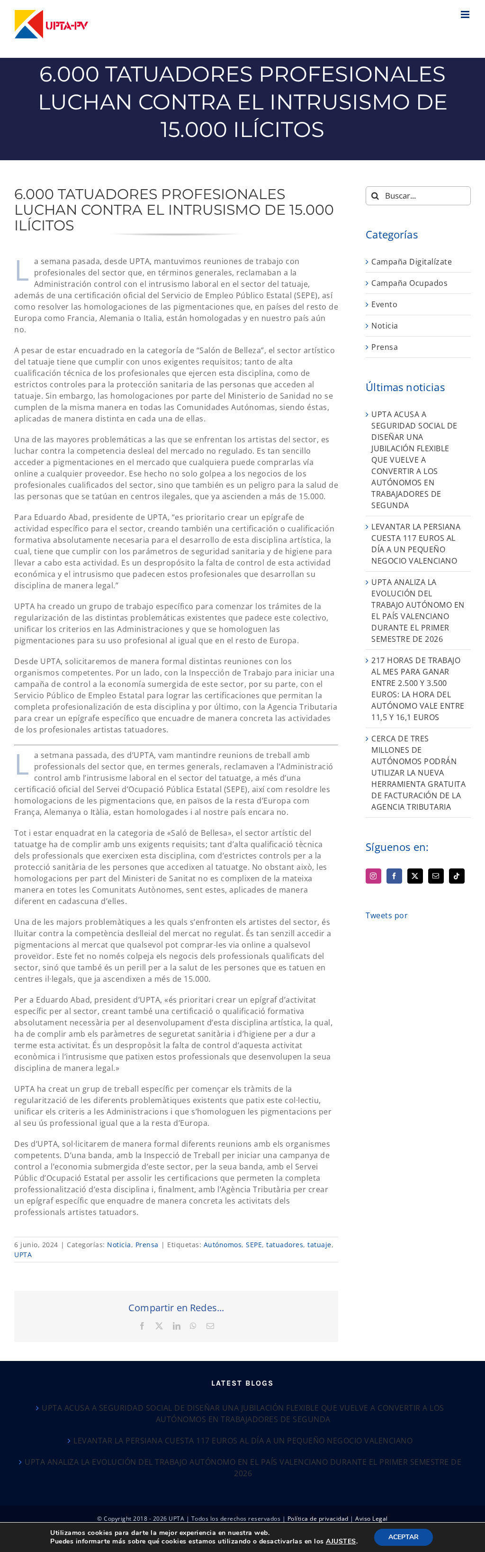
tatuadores (284, 1244)
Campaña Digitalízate (411, 261)
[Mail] (436, 876)
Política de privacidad (318, 1519)
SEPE (254, 1244)
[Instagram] (373, 876)
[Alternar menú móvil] (466, 14)
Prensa (147, 1244)
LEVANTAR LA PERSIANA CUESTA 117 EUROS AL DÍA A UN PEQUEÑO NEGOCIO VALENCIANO (243, 1440)
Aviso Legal (371, 1519)
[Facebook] (394, 876)
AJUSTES (341, 1541)
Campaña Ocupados (409, 283)
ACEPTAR (403, 1537)
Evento (384, 304)
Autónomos (223, 1244)
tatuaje (319, 1244)
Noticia (119, 1244)
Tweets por (387, 915)
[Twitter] (415, 876)
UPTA (23, 1254)
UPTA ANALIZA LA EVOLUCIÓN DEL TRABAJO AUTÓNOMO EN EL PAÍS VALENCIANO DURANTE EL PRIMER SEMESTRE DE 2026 (243, 1468)
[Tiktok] (457, 876)
